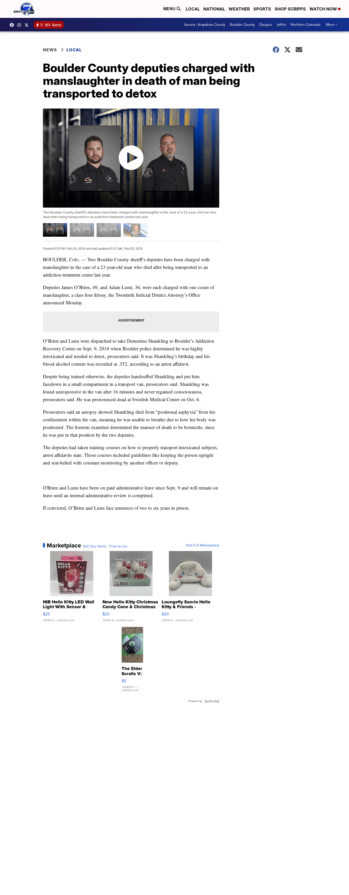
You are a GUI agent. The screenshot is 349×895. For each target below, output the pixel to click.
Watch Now (323, 8)
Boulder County (242, 24)
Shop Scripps (290, 8)
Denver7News (13, 25)
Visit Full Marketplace (202, 545)
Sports (262, 8)
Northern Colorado (305, 24)
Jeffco (281, 24)
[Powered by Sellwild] (211, 701)
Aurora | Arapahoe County (204, 24)
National (214, 8)
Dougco (265, 24)
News (50, 49)
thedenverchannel (20, 25)
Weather (239, 8)
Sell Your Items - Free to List (105, 546)
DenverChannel (28, 25)
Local (193, 8)
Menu (170, 9)
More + (331, 24)
